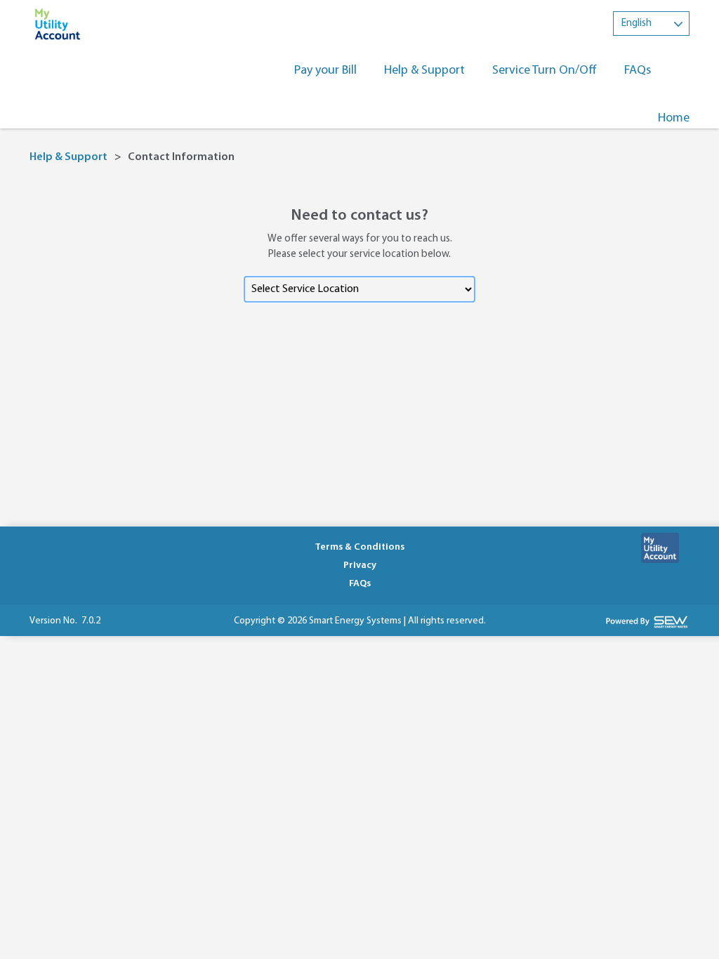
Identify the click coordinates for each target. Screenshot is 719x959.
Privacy (359, 565)
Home (674, 118)
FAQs (637, 71)
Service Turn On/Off (544, 71)
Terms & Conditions (359, 547)
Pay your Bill (325, 71)
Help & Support (424, 71)
